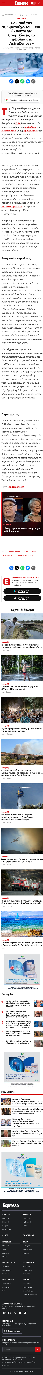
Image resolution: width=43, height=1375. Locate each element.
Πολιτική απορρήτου (30, 1295)
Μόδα (4, 1257)
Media (25, 1226)
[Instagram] (9, 1313)
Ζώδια (25, 1242)
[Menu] (3, 3)
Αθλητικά (5, 1267)
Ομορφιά (5, 1246)
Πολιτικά (5, 1274)
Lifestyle (6, 1242)
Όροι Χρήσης (27, 1291)
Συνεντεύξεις (27, 1270)
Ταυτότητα (27, 1283)
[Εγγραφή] (37, 1349)
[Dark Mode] (33, 3)
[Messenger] (28, 81)
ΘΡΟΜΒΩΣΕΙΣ (9, 555)
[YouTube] (20, 1313)
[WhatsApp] (22, 81)
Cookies (5, 1365)
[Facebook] (11, 81)
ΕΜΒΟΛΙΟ (36, 552)
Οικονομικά (6, 1270)
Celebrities (26, 1218)
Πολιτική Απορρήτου (27, 1362)
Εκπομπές (26, 1267)
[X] (15, 1313)
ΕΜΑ (18, 123)
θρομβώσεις (31, 130)
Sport (5, 1235)
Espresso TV (28, 1263)
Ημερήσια (26, 1246)
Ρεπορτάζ (6, 1218)
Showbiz (27, 1214)
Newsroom (27, 48)
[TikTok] (25, 1313)
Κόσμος (5, 1226)
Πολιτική (5, 1222)
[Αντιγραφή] (33, 81)
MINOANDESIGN (26, 1371)
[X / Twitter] (17, 81)
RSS (3, 1291)
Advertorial (6, 1283)
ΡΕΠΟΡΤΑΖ (21, 18)
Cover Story (6, 1229)
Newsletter (6, 1287)
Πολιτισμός (28, 1235)
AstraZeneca (9, 130)
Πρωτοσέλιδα (8, 1263)
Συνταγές (5, 1253)
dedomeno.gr (16, 486)
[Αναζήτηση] (39, 3)
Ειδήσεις (6, 1214)
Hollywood (27, 1222)
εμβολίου (30, 127)
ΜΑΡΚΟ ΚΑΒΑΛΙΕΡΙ (26, 555)
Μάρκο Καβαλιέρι (12, 206)
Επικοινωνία (27, 1287)
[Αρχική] (10, 1205)
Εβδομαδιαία (27, 1249)
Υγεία (4, 1249)
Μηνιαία (26, 1253)
